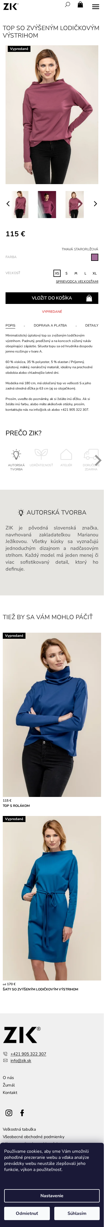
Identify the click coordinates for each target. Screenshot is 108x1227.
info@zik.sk (21, 1060)
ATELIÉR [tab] (66, 465)
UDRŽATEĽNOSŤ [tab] (41, 465)
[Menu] (95, 6)
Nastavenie (51, 1196)
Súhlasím (77, 1213)
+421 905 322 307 (28, 1054)
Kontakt (10, 1092)
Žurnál (9, 1085)
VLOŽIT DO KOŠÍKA (52, 298)
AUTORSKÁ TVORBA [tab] (16, 467)
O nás (8, 1077)
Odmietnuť (27, 1213)
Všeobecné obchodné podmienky (34, 1136)
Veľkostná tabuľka (19, 1129)
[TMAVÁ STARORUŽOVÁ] (94, 257)
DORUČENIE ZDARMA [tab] (91, 467)
